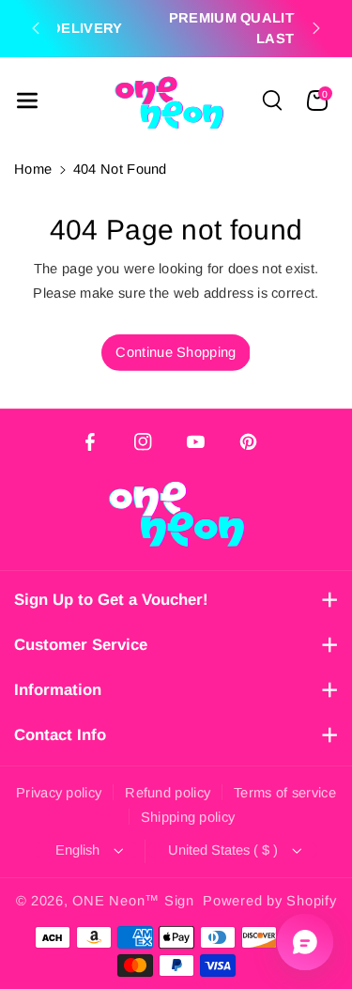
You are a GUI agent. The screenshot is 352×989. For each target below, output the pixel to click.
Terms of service (285, 792)
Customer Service (80, 645)
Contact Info (60, 735)
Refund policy (167, 792)
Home (33, 169)
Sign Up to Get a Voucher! (111, 600)
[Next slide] (316, 28)
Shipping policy (188, 817)
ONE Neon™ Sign (132, 900)
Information (57, 690)
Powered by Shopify (269, 900)
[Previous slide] (35, 28)
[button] (27, 100)
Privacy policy (58, 792)
